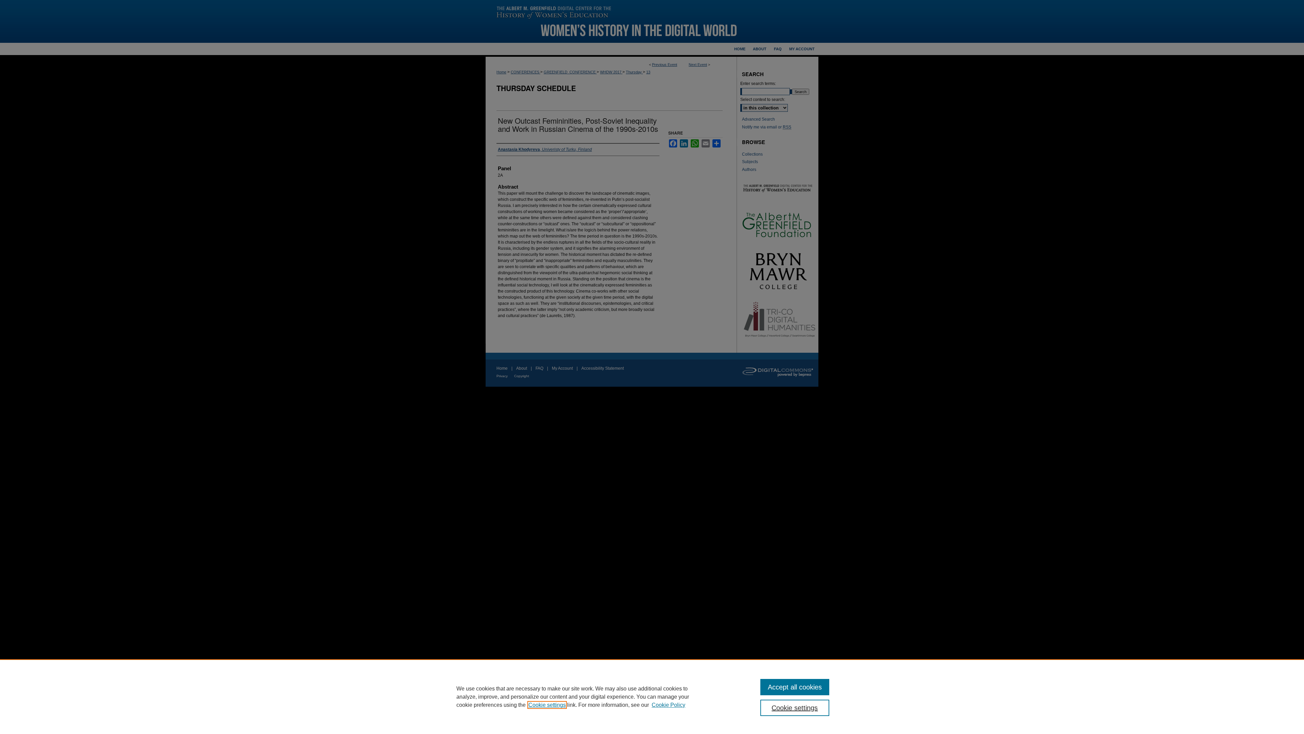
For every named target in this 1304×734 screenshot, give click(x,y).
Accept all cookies (795, 687)
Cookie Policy (668, 705)
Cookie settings (547, 705)
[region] (652, 696)
